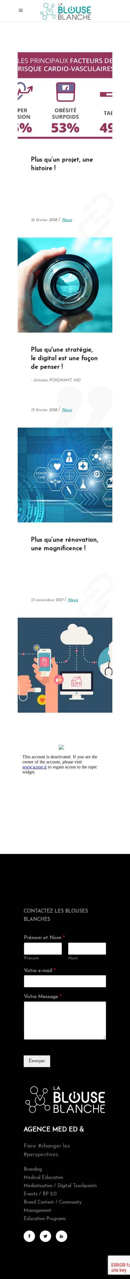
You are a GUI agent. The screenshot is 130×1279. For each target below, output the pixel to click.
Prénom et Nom (44, 937)
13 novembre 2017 (47, 600)
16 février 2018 (45, 125)
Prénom (31, 958)
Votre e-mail (40, 970)
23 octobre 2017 (46, 695)
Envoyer (37, 1061)
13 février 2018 (45, 315)
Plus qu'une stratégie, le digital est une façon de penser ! (64, 358)
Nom (73, 958)
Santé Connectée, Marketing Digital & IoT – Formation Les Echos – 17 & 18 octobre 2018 (64, 652)
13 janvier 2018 (45, 505)
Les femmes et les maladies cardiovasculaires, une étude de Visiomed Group (62, 82)
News (67, 125)
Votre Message (43, 996)
